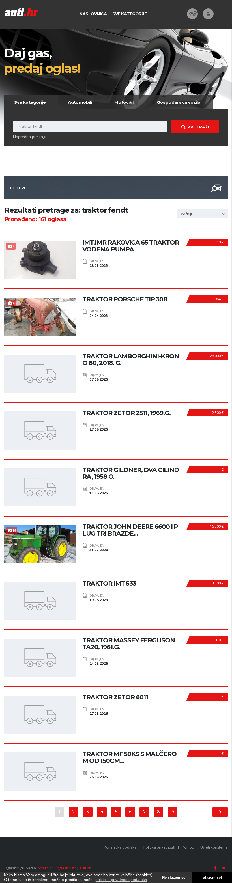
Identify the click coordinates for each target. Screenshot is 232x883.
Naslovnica (93, 13)
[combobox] (202, 213)
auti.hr (85, 868)
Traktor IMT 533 (109, 583)
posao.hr (45, 868)
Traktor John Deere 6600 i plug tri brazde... (130, 530)
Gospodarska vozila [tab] (179, 102)
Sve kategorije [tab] (30, 102)
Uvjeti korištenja (214, 847)
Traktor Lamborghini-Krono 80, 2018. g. (130, 359)
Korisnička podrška (120, 847)
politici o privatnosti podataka (121, 879)
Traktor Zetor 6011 (115, 697)
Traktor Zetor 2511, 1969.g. (126, 413)
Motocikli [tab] (124, 102)
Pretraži (198, 126)
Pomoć (188, 847)
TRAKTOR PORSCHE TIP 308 (124, 299)
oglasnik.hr (66, 868)
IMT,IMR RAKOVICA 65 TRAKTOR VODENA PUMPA (130, 246)
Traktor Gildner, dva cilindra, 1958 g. (130, 473)
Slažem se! (212, 878)
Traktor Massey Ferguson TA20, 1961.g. (128, 644)
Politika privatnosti (159, 847)
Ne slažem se (173, 878)
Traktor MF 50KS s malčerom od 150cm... (129, 757)
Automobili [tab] (80, 102)
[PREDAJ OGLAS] (192, 13)
